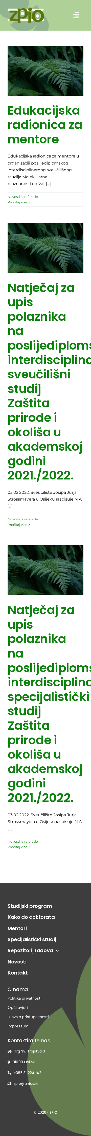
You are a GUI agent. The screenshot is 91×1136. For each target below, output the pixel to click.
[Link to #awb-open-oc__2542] (76, 15)
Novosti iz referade (23, 197)
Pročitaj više (17, 202)
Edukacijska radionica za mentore (45, 125)
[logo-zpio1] (26, 9)
